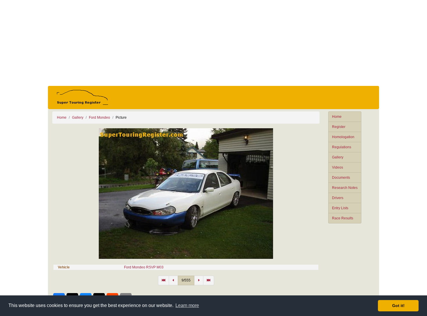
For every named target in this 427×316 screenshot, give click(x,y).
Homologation (343, 137)
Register (338, 127)
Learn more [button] (187, 305)
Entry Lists (340, 208)
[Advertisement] (213, 43)
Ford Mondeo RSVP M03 (144, 267)
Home (337, 117)
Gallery (337, 157)
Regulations (341, 147)
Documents (341, 178)
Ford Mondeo (99, 117)
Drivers (337, 198)
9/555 (186, 280)
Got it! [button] (398, 305)
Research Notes (345, 188)
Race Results (342, 218)
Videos (337, 167)
